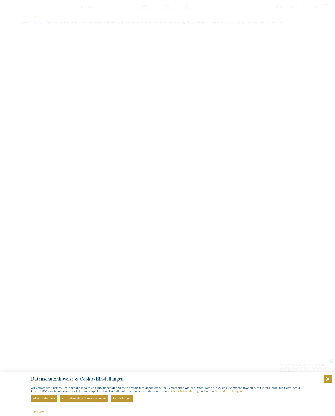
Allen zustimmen (44, 398)
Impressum (38, 411)
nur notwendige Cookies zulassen (84, 398)
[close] (328, 379)
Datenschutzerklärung (184, 391)
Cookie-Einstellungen (228, 391)
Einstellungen (122, 398)
